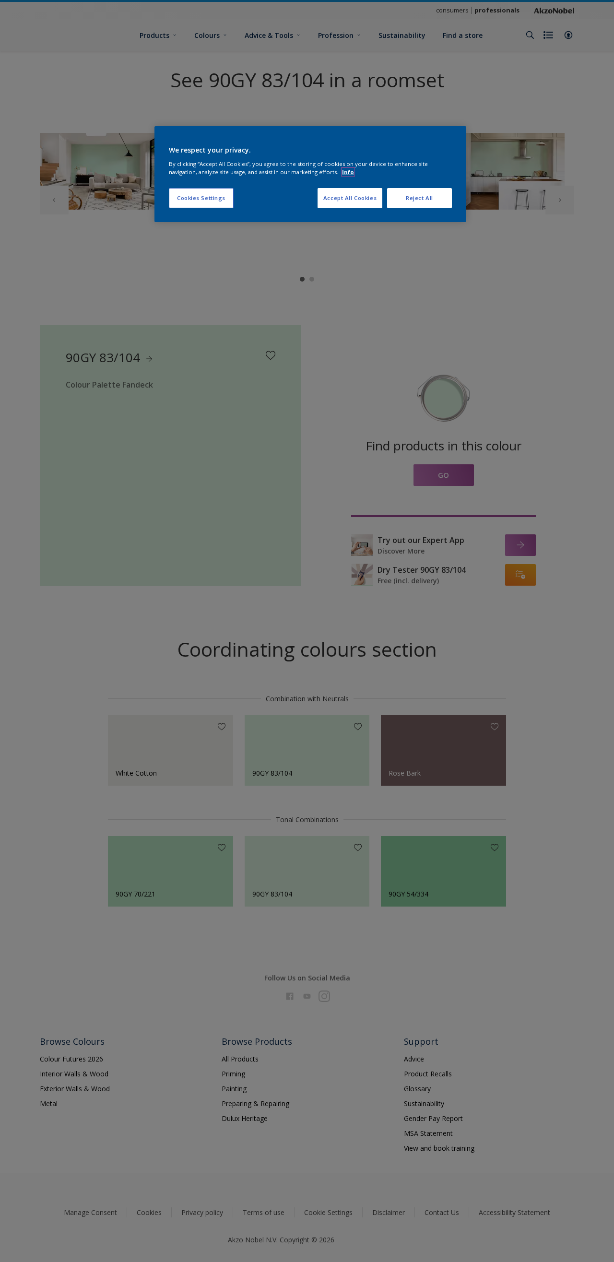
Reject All (419, 197)
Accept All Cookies (350, 197)
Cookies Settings (201, 197)
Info (348, 172)
